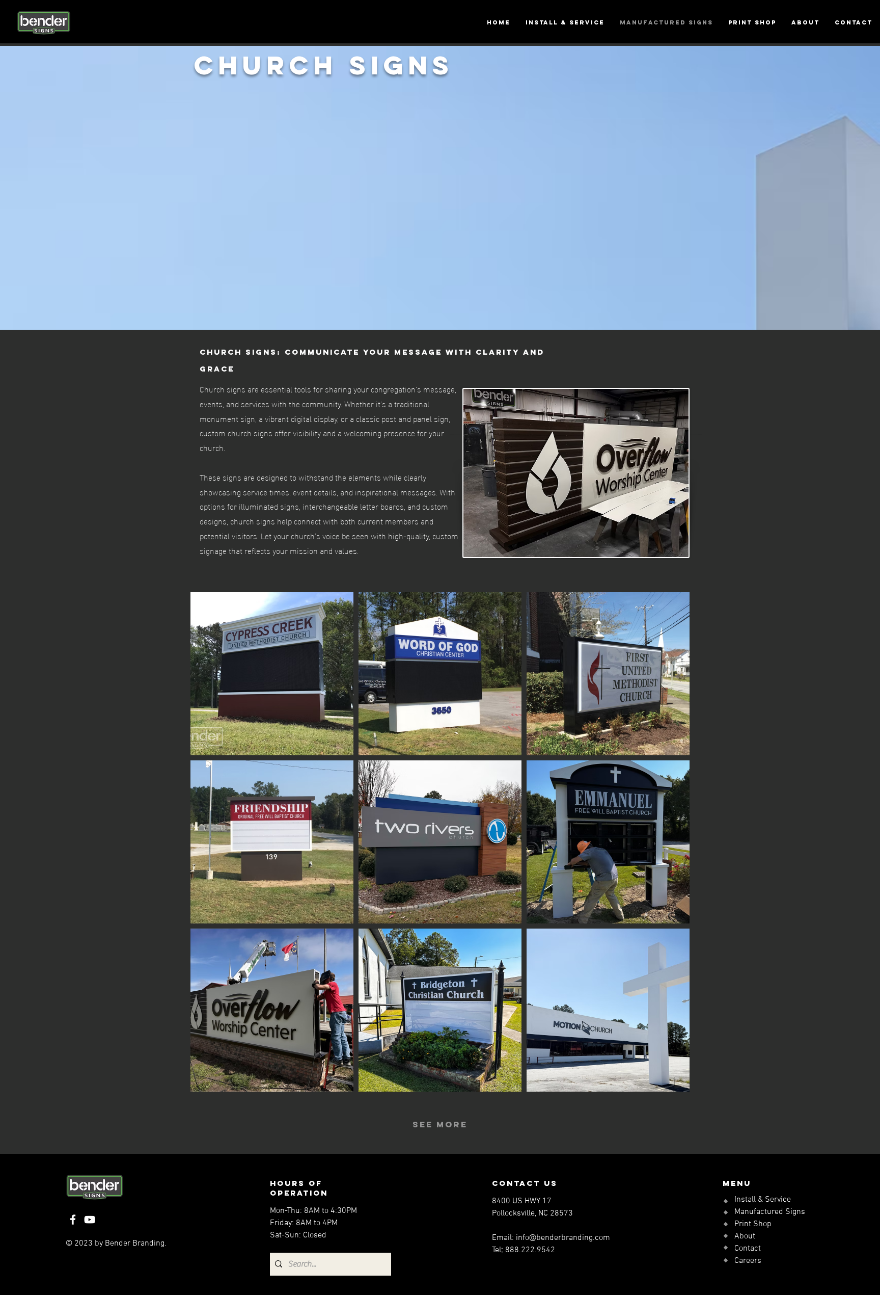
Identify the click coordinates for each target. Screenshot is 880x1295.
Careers (747, 1261)
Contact (747, 1249)
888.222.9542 (530, 1250)
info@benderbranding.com (563, 1238)
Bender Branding (134, 1243)
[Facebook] (72, 1219)
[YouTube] (89, 1219)
